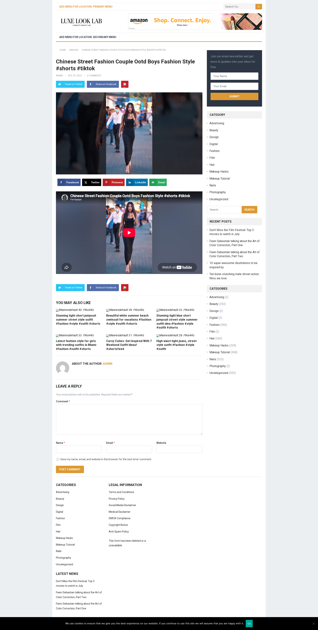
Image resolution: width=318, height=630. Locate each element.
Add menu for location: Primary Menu (85, 6)
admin (59, 75)
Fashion (73, 50)
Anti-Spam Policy (119, 531)
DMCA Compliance (119, 518)
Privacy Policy (117, 498)
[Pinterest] (124, 84)
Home (63, 50)
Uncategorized (218, 199)
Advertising (216, 123)
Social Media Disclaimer (122, 505)
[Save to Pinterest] (4, 315)
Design (214, 137)
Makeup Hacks (219, 171)
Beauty (213, 130)
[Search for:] (224, 209)
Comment (63, 401)
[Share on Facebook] (4, 298)
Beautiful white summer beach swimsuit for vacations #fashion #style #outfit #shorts (128, 319)
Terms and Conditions (121, 492)
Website (161, 442)
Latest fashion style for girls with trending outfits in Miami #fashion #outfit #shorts (76, 345)
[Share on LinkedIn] (4, 323)
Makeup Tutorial (219, 178)
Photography (217, 192)
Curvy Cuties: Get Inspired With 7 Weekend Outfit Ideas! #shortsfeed (129, 345)
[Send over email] (4, 331)
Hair (212, 164)
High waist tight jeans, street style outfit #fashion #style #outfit (176, 345)
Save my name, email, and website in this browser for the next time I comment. (106, 459)
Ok (249, 623)
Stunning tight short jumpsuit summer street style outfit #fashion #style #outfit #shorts (78, 319)
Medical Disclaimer (119, 511)
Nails (212, 185)
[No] (313, 623)
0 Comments (94, 75)
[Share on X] (4, 307)
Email (110, 442)
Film (212, 157)
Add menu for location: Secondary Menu (87, 37)
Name (60, 442)
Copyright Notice (118, 524)
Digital (213, 144)
